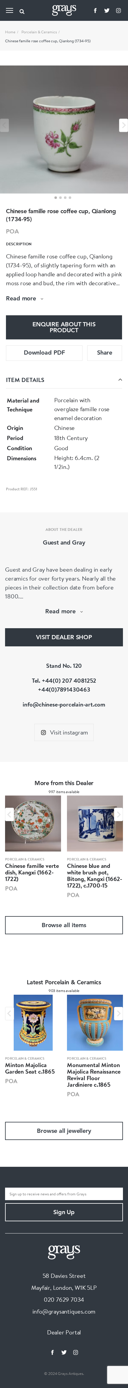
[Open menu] (9, 10)
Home (10, 32)
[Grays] (64, 1251)
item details (25, 380)
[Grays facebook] (95, 10)
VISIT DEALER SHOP (64, 638)
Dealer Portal (64, 1332)
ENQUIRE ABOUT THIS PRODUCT (64, 328)
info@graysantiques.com (64, 1311)
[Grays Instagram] (118, 10)
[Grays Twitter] (106, 10)
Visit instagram (69, 732)
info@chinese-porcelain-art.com (64, 704)
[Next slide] (123, 125)
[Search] (22, 10)
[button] (55, 197)
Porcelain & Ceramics (39, 32)
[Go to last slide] (9, 814)
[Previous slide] (4, 125)
